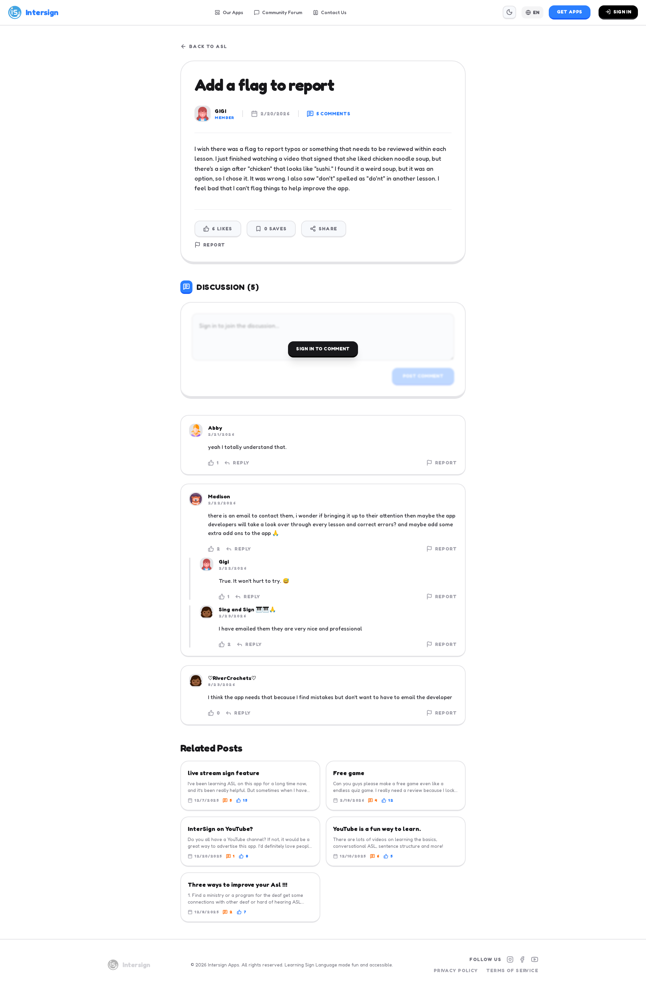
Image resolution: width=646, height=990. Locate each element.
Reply (241, 462)
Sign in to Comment (323, 348)
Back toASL (208, 46)
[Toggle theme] (509, 12)
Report (214, 245)
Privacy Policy (456, 970)
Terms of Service (512, 970)
